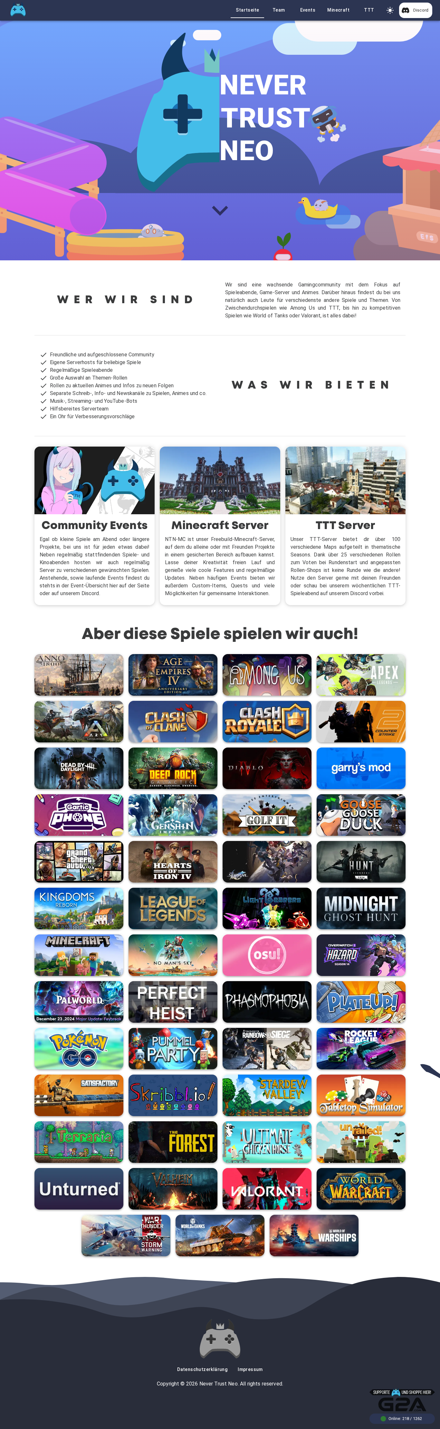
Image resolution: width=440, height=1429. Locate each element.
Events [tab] (307, 10)
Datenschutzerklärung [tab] (202, 1369)
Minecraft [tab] (338, 10)
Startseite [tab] (247, 10)
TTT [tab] (369, 10)
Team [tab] (279, 10)
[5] (390, 10)
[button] (415, 10)
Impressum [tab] (250, 1369)
